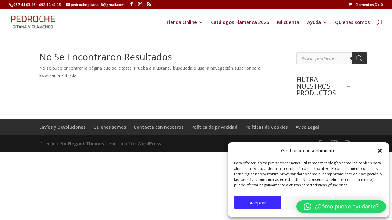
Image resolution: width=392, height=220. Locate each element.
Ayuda (314, 22)
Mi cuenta (288, 22)
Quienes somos (352, 22)
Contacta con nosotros (158, 127)
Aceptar (258, 203)
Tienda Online (181, 22)
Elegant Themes (86, 143)
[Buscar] (359, 58)
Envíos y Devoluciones (62, 127)
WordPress (149, 143)
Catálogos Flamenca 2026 (240, 22)
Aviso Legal (307, 127)
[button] (380, 151)
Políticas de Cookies (266, 127)
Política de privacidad (214, 127)
